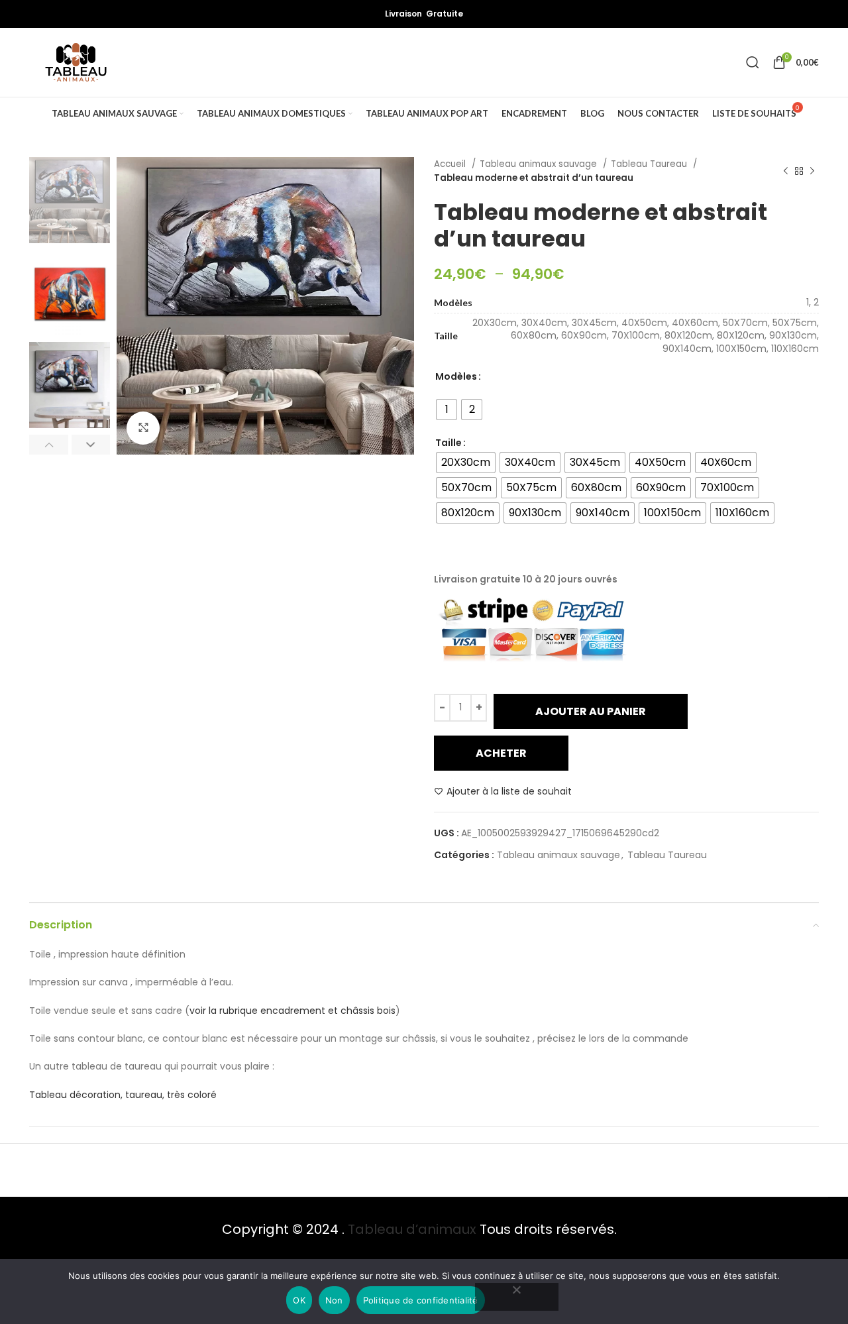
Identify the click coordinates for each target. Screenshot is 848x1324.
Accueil (451, 164)
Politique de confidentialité (420, 1300)
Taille (448, 442)
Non (334, 1300)
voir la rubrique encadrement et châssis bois (292, 1010)
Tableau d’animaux (412, 1229)
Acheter (501, 753)
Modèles (456, 376)
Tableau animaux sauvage (540, 164)
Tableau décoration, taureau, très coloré (123, 1094)
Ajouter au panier (590, 711)
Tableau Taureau (650, 164)
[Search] (752, 62)
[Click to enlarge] (143, 428)
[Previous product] (785, 171)
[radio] (446, 409)
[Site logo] (76, 62)
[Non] (516, 1297)
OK (299, 1300)
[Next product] (812, 171)
